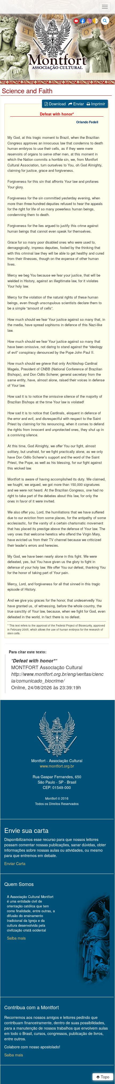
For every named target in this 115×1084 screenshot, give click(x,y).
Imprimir (97, 103)
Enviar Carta (14, 863)
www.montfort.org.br (57, 766)
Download (57, 103)
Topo (104, 1076)
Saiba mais (16, 938)
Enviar (78, 103)
